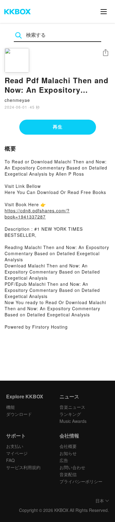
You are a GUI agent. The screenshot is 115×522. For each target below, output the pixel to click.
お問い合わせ (72, 467)
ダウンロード (19, 414)
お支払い (14, 446)
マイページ (17, 453)
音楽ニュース (72, 407)
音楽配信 (68, 474)
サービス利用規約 (23, 467)
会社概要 (68, 446)
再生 (58, 126)
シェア (105, 53)
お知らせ (68, 453)
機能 (10, 407)
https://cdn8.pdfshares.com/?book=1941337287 (37, 213)
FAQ (10, 460)
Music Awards (72, 421)
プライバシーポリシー (80, 481)
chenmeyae (17, 100)
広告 (63, 460)
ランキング (70, 414)
